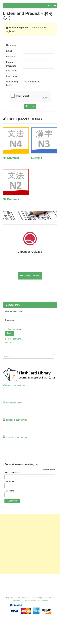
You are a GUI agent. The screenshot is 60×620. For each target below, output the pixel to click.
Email (9, 51)
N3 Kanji (36, 157)
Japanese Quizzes (30, 251)
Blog (7, 598)
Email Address (11, 472)
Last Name (11, 76)
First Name (11, 70)
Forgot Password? (13, 339)
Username (11, 45)
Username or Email (14, 311)
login (41, 27)
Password (11, 56)
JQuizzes (44, 600)
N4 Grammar (11, 157)
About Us (25, 598)
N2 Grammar (11, 199)
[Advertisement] (30, 544)
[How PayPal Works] (30, 616)
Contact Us (35, 598)
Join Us (8, 342)
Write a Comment (32, 275)
